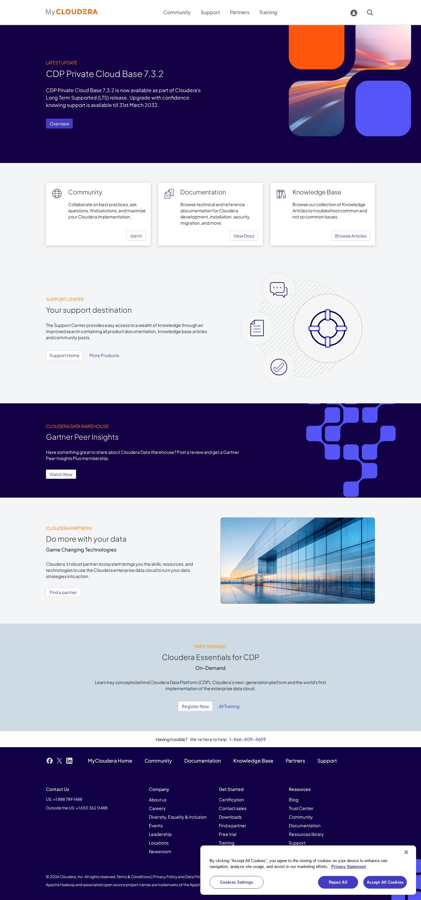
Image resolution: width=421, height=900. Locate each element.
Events (156, 825)
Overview (59, 123)
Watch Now (61, 474)
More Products (104, 355)
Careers (157, 808)
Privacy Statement (348, 867)
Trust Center (301, 808)
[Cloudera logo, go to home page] (72, 12)
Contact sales (233, 808)
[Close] (406, 852)
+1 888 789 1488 (67, 799)
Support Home (65, 355)
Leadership (160, 834)
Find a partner (63, 592)
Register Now (195, 706)
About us (157, 799)
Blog (293, 799)
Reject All (338, 882)
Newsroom (160, 851)
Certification (231, 799)
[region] (308, 870)
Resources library (306, 834)
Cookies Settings (236, 882)
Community (301, 817)
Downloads (230, 817)
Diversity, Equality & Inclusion (177, 817)
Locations (159, 842)
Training (226, 842)
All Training (229, 706)
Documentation (305, 825)
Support (297, 842)
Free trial (227, 834)
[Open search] (370, 12)
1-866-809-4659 (247, 739)
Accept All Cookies (385, 882)
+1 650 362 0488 (92, 807)
